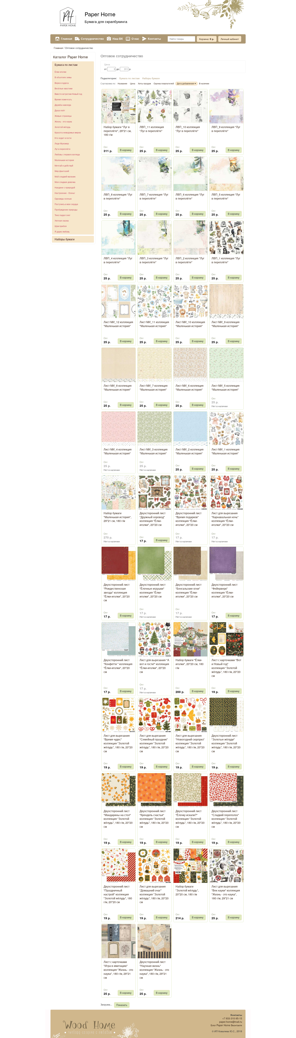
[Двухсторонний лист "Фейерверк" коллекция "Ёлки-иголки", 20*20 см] (226, 564)
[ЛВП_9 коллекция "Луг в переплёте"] (226, 106)
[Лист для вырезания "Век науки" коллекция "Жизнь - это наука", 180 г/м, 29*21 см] (226, 866)
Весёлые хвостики (63, 88)
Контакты (154, 39)
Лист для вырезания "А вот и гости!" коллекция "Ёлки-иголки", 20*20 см (154, 666)
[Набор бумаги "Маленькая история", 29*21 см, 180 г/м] (118, 492)
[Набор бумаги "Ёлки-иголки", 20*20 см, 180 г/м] (190, 639)
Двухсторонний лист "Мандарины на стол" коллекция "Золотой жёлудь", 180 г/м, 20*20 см (118, 819)
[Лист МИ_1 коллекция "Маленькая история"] (226, 429)
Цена (132, 83)
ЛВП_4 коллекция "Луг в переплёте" (118, 260)
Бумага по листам (66, 65)
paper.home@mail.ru (230, 1021)
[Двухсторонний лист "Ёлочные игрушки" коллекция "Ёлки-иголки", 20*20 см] (154, 564)
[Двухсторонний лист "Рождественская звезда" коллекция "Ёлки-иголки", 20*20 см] (118, 564)
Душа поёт (60, 110)
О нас (135, 39)
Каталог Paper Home (70, 56)
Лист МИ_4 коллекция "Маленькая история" (118, 451)
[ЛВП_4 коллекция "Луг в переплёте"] (118, 237)
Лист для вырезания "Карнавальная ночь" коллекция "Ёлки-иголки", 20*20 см (225, 519)
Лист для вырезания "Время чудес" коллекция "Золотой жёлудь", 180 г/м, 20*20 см (118, 743)
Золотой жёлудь (62, 126)
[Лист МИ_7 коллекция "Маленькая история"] (154, 365)
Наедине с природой (65, 187)
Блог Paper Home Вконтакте (226, 1025)
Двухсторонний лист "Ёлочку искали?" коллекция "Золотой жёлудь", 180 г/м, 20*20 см (190, 819)
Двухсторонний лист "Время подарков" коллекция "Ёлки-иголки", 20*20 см (188, 519)
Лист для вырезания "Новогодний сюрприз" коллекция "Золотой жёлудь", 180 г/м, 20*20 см (190, 743)
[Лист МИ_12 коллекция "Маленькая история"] (118, 301)
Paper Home (100, 14)
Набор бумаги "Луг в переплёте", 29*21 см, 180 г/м (117, 131)
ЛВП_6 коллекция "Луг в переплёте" (190, 196)
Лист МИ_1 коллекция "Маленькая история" (225, 451)
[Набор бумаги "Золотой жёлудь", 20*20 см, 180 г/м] (190, 866)
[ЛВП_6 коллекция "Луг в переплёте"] (190, 174)
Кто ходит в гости (63, 137)
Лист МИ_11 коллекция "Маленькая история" (154, 324)
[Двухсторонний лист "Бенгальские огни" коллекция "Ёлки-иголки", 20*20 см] (190, 564)
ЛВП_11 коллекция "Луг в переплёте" (152, 129)
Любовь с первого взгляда (67, 154)
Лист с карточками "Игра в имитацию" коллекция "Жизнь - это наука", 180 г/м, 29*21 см (118, 969)
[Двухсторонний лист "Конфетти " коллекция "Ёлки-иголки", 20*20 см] (118, 639)
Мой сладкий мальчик (65, 176)
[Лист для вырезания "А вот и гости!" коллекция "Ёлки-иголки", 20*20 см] (154, 639)
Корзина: (206, 39)
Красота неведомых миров (68, 132)
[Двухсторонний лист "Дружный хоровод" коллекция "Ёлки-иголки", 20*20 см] (154, 492)
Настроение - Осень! (65, 192)
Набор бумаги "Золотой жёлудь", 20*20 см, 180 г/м (187, 890)
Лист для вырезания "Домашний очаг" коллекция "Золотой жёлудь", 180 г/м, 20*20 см (154, 894)
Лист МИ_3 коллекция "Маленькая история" (154, 451)
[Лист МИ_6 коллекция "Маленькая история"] (190, 365)
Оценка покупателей (164, 83)
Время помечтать (63, 99)
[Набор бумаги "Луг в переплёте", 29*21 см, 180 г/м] (118, 106)
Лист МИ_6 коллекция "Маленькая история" (190, 387)
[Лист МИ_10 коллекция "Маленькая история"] (190, 301)
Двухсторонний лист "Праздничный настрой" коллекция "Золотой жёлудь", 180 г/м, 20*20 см (118, 894)
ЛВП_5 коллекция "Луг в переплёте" (226, 196)
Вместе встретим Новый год (68, 93)
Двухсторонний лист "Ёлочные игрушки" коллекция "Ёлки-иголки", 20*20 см (152, 590)
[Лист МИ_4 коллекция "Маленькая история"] (118, 429)
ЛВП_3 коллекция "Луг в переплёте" (154, 260)
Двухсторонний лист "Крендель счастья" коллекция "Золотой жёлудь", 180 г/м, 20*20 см (154, 819)
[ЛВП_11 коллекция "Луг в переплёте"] (154, 106)
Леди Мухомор (62, 143)
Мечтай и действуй (64, 165)
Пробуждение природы (66, 209)
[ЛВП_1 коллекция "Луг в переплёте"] (226, 237)
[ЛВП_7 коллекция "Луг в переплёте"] (154, 174)
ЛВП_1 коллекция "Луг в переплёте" (226, 260)
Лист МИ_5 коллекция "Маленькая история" (225, 387)
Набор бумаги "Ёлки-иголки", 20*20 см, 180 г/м (190, 664)
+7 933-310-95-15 (232, 1018)
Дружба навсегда (63, 104)
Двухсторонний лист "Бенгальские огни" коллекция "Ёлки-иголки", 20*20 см (188, 590)
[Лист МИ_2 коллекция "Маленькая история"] (190, 429)
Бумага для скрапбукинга (106, 21)
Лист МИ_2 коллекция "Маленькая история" (190, 451)
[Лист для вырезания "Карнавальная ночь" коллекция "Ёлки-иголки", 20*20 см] (226, 492)
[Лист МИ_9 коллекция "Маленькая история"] (226, 301)
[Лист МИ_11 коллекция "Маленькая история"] (154, 301)
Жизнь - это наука (63, 121)
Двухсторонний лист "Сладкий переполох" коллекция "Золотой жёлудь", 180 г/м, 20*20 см (226, 819)
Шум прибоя (61, 226)
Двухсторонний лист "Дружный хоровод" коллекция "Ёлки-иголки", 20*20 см (152, 519)
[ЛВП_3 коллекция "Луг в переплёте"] (154, 237)
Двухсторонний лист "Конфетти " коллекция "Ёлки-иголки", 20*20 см (118, 666)
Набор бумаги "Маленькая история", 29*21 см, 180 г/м (117, 517)
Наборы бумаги (65, 239)
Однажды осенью (63, 198)
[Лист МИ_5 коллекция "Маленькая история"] (226, 365)
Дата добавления (186, 83)
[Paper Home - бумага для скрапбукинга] (67, 17)
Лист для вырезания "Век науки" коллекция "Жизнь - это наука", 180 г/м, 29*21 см (226, 892)
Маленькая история (64, 160)
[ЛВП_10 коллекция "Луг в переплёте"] (190, 106)
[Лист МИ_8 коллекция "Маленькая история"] (118, 365)
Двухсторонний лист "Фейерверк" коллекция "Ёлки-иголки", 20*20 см (224, 590)
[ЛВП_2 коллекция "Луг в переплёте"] (190, 237)
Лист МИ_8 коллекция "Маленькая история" (118, 387)
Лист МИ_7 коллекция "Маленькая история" (154, 387)
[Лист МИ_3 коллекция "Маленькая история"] (154, 429)
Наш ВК (118, 39)
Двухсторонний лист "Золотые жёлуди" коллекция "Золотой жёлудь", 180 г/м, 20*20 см (226, 743)
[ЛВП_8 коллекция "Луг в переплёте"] (118, 174)
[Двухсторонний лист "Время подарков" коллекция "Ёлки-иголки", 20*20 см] (190, 492)
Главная (66, 39)
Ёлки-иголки (60, 71)
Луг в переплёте (62, 148)
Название (122, 83)
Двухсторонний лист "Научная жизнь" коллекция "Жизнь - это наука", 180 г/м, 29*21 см (154, 969)
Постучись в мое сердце (66, 204)
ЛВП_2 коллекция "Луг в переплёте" (190, 260)
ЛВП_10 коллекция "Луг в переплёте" (188, 129)
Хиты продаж (144, 83)
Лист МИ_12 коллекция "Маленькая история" (118, 324)
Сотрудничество (92, 39)
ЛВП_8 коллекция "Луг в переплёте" (118, 196)
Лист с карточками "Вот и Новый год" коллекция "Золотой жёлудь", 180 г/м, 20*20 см (226, 668)
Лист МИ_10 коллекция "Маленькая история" (190, 324)
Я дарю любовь (62, 231)
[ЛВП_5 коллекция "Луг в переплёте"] (226, 174)
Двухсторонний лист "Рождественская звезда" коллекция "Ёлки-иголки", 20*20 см (117, 592)
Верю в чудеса (62, 82)
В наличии (204, 83)
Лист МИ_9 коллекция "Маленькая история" (225, 324)
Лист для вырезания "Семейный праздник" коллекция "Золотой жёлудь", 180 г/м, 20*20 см (154, 743)
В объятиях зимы (63, 77)
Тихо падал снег (62, 215)
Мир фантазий (62, 171)
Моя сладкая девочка (65, 181)
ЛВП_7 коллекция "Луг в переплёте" (154, 196)
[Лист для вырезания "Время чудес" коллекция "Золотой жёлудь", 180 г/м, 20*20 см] (118, 715)
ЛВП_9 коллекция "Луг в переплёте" (226, 129)
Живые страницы (63, 115)
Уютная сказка (62, 220)
